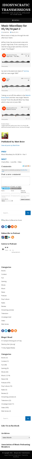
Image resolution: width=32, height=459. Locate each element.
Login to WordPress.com (15, 188)
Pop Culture (5, 299)
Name (3, 190)
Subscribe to (4, 199)
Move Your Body (22, 125)
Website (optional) (23, 191)
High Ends (7, 125)
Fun (2, 278)
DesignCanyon (17, 455)
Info (10, 250)
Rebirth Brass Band (6, 127)
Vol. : (13, 250)
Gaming (3, 281)
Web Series (5, 324)
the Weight (27, 127)
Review (3, 306)
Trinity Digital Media (8, 348)
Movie (3, 285)
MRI (27, 125)
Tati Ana (26, 71)
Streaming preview (7, 310)
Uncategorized (6, 317)
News (3, 292)
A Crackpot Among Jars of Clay (11, 341)
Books (3, 271)
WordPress (16, 457)
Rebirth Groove (15, 127)
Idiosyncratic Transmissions (22, 453)
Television (4, 313)
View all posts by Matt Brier (10, 145)
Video (3, 321)
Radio (3, 303)
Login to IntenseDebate (5, 188)
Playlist (6, 250)
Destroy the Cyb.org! (8, 344)
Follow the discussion (29, 166)
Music (7, 124)
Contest (4, 274)
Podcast (4, 296)
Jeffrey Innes (14, 125)
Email (12, 190)
